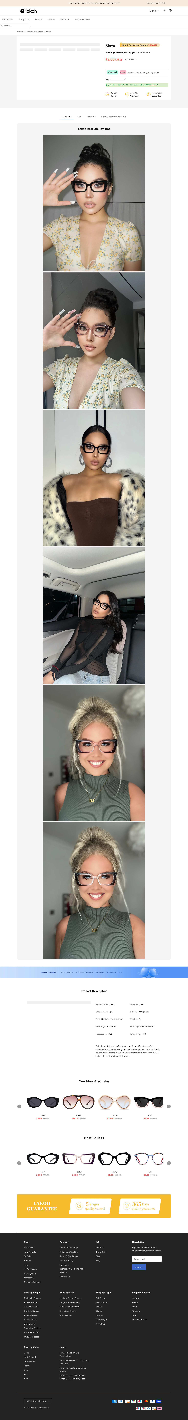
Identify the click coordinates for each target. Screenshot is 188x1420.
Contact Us (65, 1276)
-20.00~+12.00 (147, 1026)
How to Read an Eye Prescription (69, 1354)
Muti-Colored (30, 1357)
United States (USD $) (155, 3)
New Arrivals (30, 1252)
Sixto (48, 31)
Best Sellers (29, 1247)
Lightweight (101, 1319)
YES (110, 1034)
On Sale (27, 1256)
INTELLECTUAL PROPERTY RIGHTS (72, 1271)
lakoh (32, 1408)
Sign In (153, 10)
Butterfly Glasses (31, 1332)
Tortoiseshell (29, 1361)
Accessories (29, 1277)
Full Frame (101, 1298)
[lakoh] (28, 10)
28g (139, 1019)
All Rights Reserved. (42, 1408)
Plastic (135, 1302)
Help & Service (82, 19)
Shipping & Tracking (69, 1252)
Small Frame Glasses (69, 1306)
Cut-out (99, 1315)
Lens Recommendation (113, 116)
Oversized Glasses (68, 1311)
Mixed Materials (139, 1319)
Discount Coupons (32, 1282)
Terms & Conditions (69, 1256)
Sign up (139, 1267)
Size (79, 116)
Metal (134, 1306)
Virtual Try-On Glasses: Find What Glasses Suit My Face (73, 1377)
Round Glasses (30, 1315)
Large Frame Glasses (69, 1302)
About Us (64, 19)
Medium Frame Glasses (70, 1298)
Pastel (26, 1365)
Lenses (38, 19)
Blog (98, 1260)
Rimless (99, 1306)
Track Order (101, 1252)
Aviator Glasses (31, 1319)
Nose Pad (100, 1324)
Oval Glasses (30, 1324)
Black (26, 1353)
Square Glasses (31, 1302)
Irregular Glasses (31, 1337)
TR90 (142, 1004)
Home (20, 31)
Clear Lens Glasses (34, 31)
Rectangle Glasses (32, 1298)
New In (51, 19)
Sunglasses (24, 19)
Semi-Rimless (102, 1302)
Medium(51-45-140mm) (112, 1019)
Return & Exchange (69, 1247)
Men (26, 1265)
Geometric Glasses (32, 1328)
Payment (64, 1265)
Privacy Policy (66, 1260)
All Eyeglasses (30, 1269)
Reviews (91, 116)
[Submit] (2, 25)
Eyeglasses (7, 19)
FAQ (98, 1256)
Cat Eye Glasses (31, 1306)
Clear (26, 1370)
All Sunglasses (30, 1273)
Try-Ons (66, 116)
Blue (26, 1378)
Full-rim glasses (142, 1012)
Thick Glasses (66, 1315)
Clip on (99, 1311)
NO (144, 1034)
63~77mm (112, 1026)
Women (27, 1260)
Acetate (135, 1298)
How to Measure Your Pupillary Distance (74, 1362)
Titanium (136, 1311)
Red (25, 1374)
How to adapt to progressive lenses (73, 1369)
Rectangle (107, 1012)
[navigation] (38, 1263)
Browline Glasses (31, 1311)
